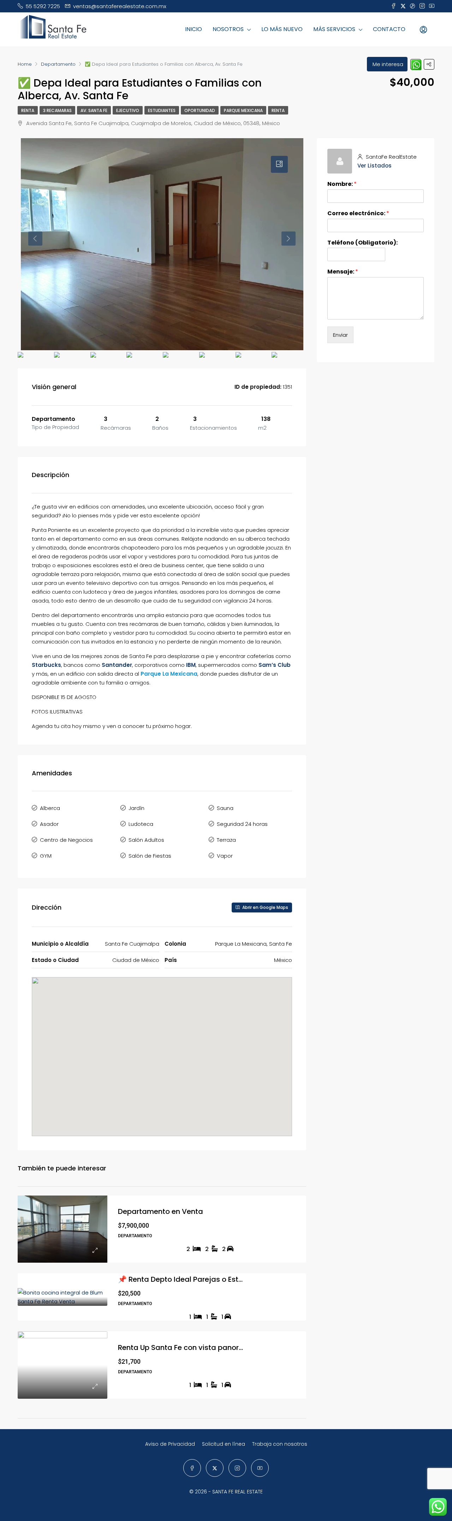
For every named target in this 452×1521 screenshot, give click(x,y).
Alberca (50, 808)
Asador (49, 824)
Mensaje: (342, 272)
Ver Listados (374, 165)
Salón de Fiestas (150, 855)
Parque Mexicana (243, 110)
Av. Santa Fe (94, 110)
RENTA (27, 110)
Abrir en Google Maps (264, 907)
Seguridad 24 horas (242, 824)
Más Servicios (334, 29)
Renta (278, 110)
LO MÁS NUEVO (282, 29)
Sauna (225, 808)
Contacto (389, 29)
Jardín (136, 808)
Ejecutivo (127, 110)
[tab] (279, 164)
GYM (46, 855)
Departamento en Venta (160, 1211)
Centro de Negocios (66, 840)
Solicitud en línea (223, 1443)
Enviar (340, 335)
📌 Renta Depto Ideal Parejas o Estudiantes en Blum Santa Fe (225, 1279)
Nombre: (342, 184)
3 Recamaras (57, 110)
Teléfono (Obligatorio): (362, 243)
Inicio (193, 29)
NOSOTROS (228, 29)
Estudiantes (162, 110)
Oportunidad (199, 110)
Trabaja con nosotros (279, 1443)
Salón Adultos (146, 840)
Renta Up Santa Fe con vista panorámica (190, 1347)
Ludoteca (141, 824)
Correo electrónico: (358, 213)
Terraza (226, 840)
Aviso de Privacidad (170, 1443)
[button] (162, 1047)
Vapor (225, 855)
